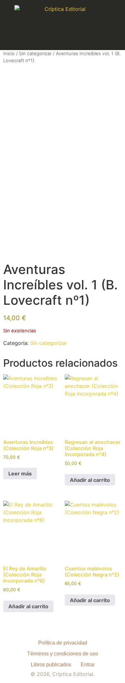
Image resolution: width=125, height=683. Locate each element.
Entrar (88, 664)
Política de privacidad (62, 642)
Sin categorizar (35, 53)
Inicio (9, 53)
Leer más (20, 473)
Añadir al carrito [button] (90, 480)
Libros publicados (51, 664)
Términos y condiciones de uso (62, 653)
